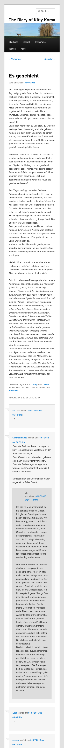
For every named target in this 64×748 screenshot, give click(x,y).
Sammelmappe (19, 437)
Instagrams (40, 41)
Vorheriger (15, 58)
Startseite (13, 41)
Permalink (14, 390)
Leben (46, 384)
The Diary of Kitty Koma (32, 19)
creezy (15, 740)
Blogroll (26, 41)
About (23, 48)
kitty (35, 384)
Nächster (49, 58)
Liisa (14, 712)
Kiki (14, 410)
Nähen (12, 48)
